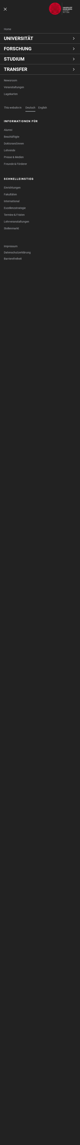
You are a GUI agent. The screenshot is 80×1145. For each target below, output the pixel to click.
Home (7, 29)
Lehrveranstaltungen (16, 221)
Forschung (17, 48)
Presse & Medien (14, 157)
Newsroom (10, 80)
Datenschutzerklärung (17, 252)
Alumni (8, 129)
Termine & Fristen (14, 214)
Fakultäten (10, 194)
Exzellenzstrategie (15, 208)
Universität (18, 38)
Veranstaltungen (14, 87)
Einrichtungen (12, 187)
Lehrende (9, 150)
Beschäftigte (11, 136)
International (11, 201)
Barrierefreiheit (13, 258)
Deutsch (30, 107)
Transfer (15, 69)
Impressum (10, 246)
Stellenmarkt (11, 228)
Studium (14, 59)
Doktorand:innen (14, 143)
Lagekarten (11, 94)
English (42, 107)
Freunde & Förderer (15, 163)
